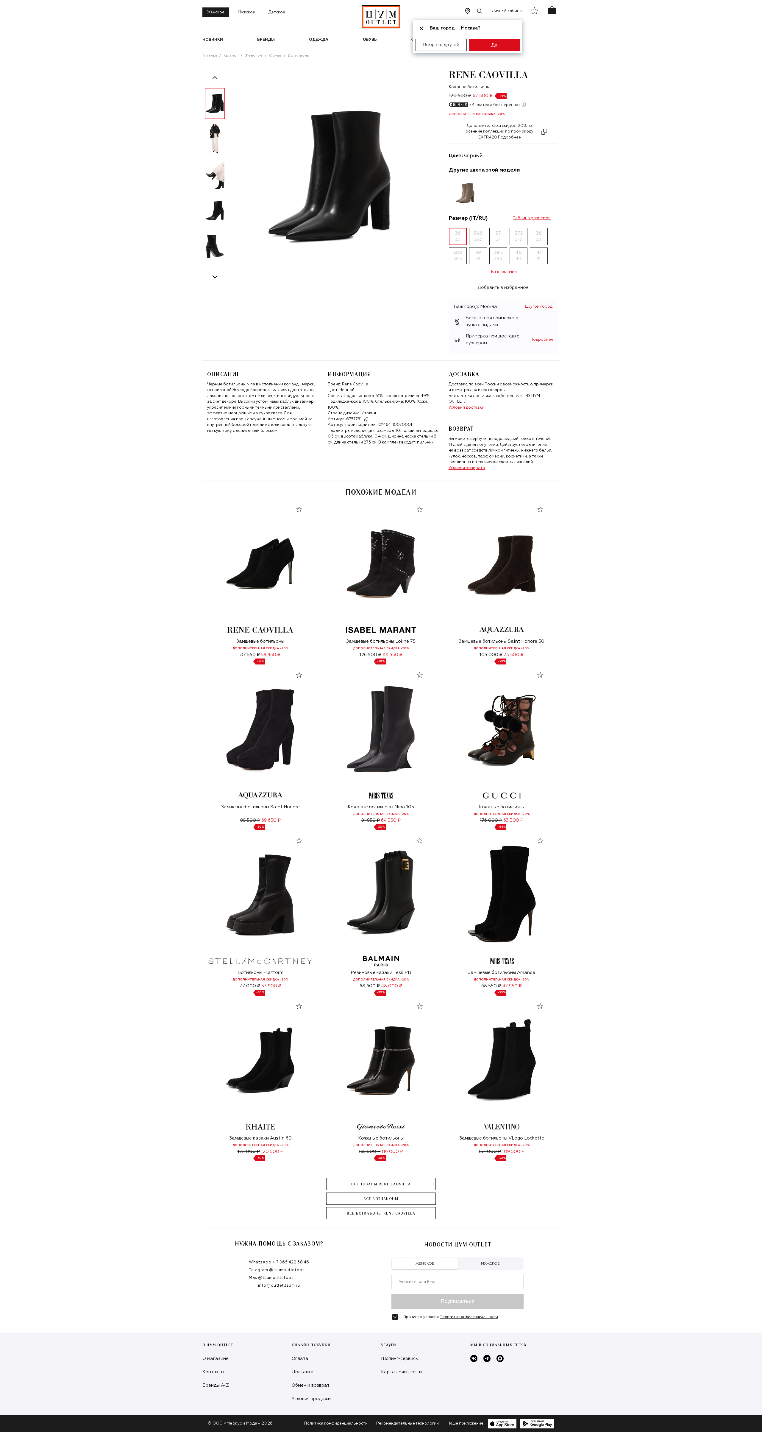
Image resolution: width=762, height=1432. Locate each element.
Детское (276, 12)
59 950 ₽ (270, 655)
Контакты (213, 1372)
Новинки (212, 40)
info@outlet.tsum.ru (279, 1286)
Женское (215, 12)
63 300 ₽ (513, 820)
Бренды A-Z (215, 1385)
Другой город (538, 307)
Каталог (231, 55)
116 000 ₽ (392, 1151)
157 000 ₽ (490, 1151)
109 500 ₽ (513, 1151)
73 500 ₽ (514, 655)
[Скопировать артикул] (366, 419)
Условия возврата (467, 468)
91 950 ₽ (370, 820)
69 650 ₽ (271, 820)
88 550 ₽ (392, 655)
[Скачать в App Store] (502, 1423)
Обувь (370, 40)
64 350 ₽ (391, 820)
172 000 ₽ (249, 1151)
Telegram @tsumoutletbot (276, 1270)
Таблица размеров (532, 218)
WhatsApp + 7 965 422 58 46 (279, 1262)
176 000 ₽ (491, 820)
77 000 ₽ (250, 986)
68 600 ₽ (370, 986)
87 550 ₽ (250, 655)
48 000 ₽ (391, 986)
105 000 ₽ (491, 655)
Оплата (300, 1358)
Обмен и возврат (311, 1385)
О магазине (215, 1358)
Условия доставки (466, 408)
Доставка (303, 1372)
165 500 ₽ (369, 1151)
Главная (209, 55)
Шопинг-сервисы (400, 1358)
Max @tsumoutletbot (271, 1278)
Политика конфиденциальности (336, 1423)
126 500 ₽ (370, 655)
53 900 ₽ (271, 986)
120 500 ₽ (272, 1151)
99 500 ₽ (250, 820)
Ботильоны (299, 55)
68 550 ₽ (491, 986)
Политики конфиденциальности (469, 1317)
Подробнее (541, 340)
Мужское (246, 12)
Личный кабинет (508, 11)
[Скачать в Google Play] (537, 1423)
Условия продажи (311, 1399)
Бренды (266, 40)
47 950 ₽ (512, 986)
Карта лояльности (401, 1372)
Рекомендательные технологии (407, 1423)
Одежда (318, 40)
